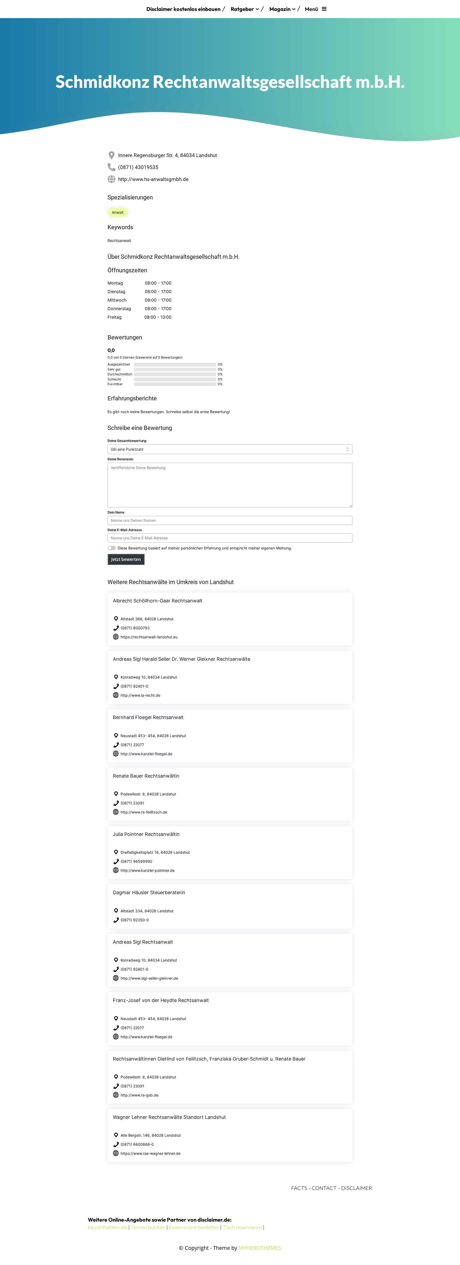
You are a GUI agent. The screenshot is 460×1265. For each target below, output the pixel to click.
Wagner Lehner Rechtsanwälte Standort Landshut (169, 1117)
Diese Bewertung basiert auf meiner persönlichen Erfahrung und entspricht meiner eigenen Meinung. (205, 548)
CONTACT (324, 1188)
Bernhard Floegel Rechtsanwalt (148, 717)
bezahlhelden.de (107, 1227)
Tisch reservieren (242, 1227)
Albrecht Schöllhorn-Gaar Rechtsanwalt (158, 600)
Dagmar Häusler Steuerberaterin (149, 892)
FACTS (299, 1188)
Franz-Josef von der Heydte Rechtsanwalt (161, 1000)
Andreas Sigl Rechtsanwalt (143, 942)
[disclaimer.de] (114, 9)
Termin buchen (148, 1227)
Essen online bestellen (194, 1227)
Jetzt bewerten (126, 559)
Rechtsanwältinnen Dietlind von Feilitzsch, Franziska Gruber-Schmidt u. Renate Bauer (209, 1059)
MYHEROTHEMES (260, 1247)
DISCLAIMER (356, 1188)
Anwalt (118, 212)
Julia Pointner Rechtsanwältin (146, 834)
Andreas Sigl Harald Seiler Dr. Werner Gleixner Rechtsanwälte (181, 659)
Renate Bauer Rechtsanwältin (146, 776)
